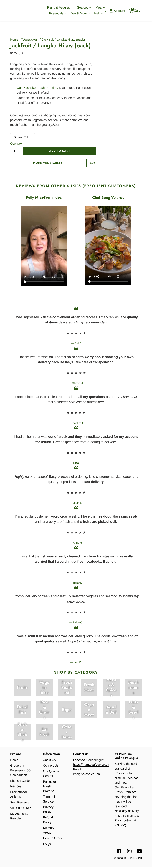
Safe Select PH (133, 858)
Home (14, 39)
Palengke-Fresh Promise (50, 786)
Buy (93, 163)
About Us (49, 760)
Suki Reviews (19, 802)
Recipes (16, 786)
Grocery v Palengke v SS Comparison (20, 770)
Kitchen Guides (20, 781)
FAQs (47, 844)
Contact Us (51, 765)
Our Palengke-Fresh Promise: (37, 87)
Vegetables (30, 39)
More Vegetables (47, 163)
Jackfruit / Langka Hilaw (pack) (63, 39)
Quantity (16, 143)
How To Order (52, 838)
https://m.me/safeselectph (91, 764)
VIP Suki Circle (20, 808)
